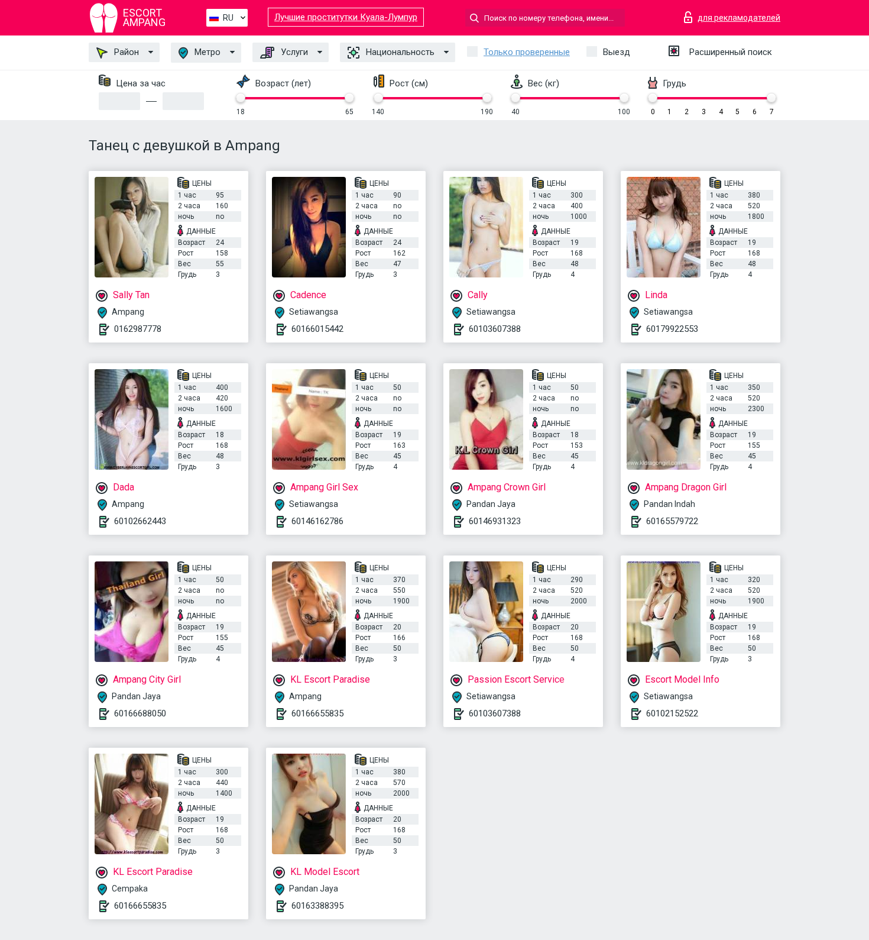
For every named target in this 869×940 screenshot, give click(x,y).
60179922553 (672, 329)
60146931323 (495, 521)
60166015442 (317, 329)
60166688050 (140, 713)
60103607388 (495, 329)
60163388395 (317, 905)
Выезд (616, 52)
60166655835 (317, 713)
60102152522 (672, 713)
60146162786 (317, 521)
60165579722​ (672, 521)
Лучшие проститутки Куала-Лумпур (345, 17)
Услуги (293, 52)
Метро (206, 52)
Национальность (399, 52)
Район (125, 52)
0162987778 (137, 329)
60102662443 (140, 521)
